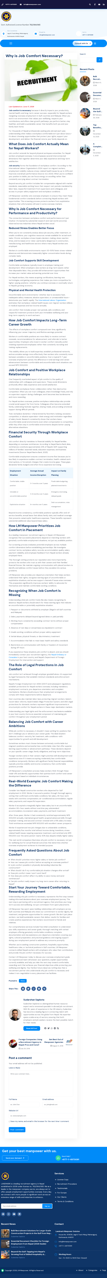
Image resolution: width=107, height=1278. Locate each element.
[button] (90, 4)
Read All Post (31, 1028)
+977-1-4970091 (87, 35)
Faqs (104, 1270)
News (23, 981)
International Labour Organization (52, 300)
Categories (92, 1270)
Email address (48, 1099)
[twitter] (28, 989)
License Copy (62, 1179)
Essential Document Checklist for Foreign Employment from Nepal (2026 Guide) (97, 94)
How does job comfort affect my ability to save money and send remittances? (36, 877)
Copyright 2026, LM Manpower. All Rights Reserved (24, 1270)
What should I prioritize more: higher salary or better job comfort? (38, 859)
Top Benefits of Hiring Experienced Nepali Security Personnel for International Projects (97, 126)
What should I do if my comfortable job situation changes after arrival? (40, 870)
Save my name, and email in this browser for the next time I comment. (40, 1121)
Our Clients (61, 1197)
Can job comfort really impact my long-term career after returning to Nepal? (39, 882)
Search (83, 54)
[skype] (44, 989)
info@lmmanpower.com (47, 35)
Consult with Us (81, 43)
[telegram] (55, 1028)
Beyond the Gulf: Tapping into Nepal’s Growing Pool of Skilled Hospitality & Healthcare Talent (97, 110)
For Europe (62, 1193)
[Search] (99, 59)
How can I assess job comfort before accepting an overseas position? (40, 862)
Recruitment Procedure (67, 1184)
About (80, 1270)
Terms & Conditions (65, 1201)
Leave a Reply (14, 1068)
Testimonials (62, 1188)
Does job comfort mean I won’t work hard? (28, 873)
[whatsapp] (52, 1028)
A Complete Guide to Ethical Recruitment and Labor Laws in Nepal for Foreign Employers (97, 145)
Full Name (13, 1099)
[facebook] (23, 989)
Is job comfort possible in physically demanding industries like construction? (35, 866)
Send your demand (14, 1158)
